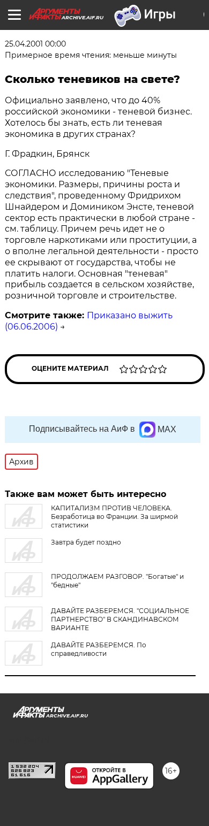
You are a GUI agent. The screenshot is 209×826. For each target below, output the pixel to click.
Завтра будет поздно (86, 542)
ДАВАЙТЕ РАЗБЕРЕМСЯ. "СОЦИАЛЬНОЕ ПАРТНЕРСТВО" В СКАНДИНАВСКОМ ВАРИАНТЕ (120, 619)
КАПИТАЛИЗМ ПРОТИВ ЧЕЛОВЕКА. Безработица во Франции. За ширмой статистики (114, 516)
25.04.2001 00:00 (35, 44)
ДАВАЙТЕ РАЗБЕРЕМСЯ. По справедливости (98, 649)
